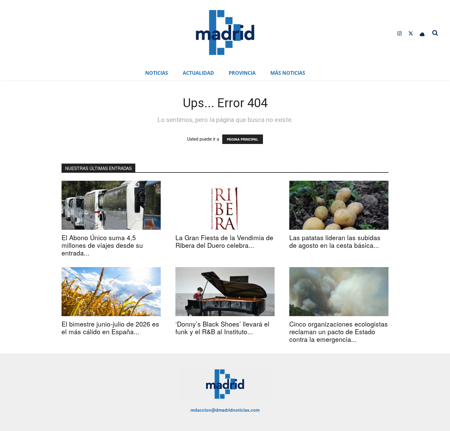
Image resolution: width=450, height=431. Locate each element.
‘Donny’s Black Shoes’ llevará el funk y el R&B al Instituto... (222, 327)
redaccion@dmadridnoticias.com (225, 410)
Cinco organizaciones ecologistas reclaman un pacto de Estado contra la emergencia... (338, 331)
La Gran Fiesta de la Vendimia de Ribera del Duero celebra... (224, 241)
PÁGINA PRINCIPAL (242, 139)
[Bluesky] (422, 33)
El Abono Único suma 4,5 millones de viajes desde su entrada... (102, 245)
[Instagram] (399, 33)
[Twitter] (411, 33)
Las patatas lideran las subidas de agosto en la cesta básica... (335, 241)
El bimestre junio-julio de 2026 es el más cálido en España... (110, 327)
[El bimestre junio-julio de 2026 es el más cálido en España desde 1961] (111, 291)
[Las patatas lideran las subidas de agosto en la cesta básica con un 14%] (338, 205)
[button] (435, 32)
